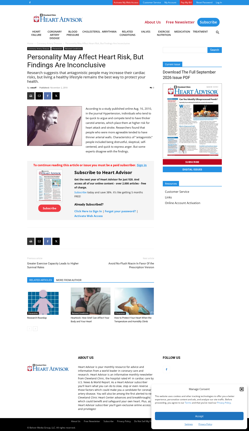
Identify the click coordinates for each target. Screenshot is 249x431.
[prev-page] (29, 328)
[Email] (39, 95)
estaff (33, 87)
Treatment (200, 31)
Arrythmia (109, 31)
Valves (145, 31)
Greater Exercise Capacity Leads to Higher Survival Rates (53, 265)
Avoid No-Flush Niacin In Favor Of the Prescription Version (131, 265)
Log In (219, 2)
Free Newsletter (92, 421)
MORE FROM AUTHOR (68, 280)
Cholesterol (91, 31)
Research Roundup (37, 317)
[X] (56, 95)
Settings (189, 424)
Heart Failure (36, 33)
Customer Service (152, 2)
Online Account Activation (182, 203)
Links (168, 197)
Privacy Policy (224, 402)
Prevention (57, 48)
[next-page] (35, 328)
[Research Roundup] (47, 301)
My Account (170, 2)
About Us (75, 421)
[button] (242, 389)
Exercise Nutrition (164, 33)
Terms (188, 402)
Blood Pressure (73, 33)
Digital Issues (192, 169)
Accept (199, 416)
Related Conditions (127, 33)
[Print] (30, 95)
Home (30, 43)
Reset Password (204, 2)
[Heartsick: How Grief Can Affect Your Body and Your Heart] (90, 301)
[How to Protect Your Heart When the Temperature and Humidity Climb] (134, 301)
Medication (182, 31)
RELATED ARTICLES (40, 280)
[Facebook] (30, 2)
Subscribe (208, 22)
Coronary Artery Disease (55, 34)
